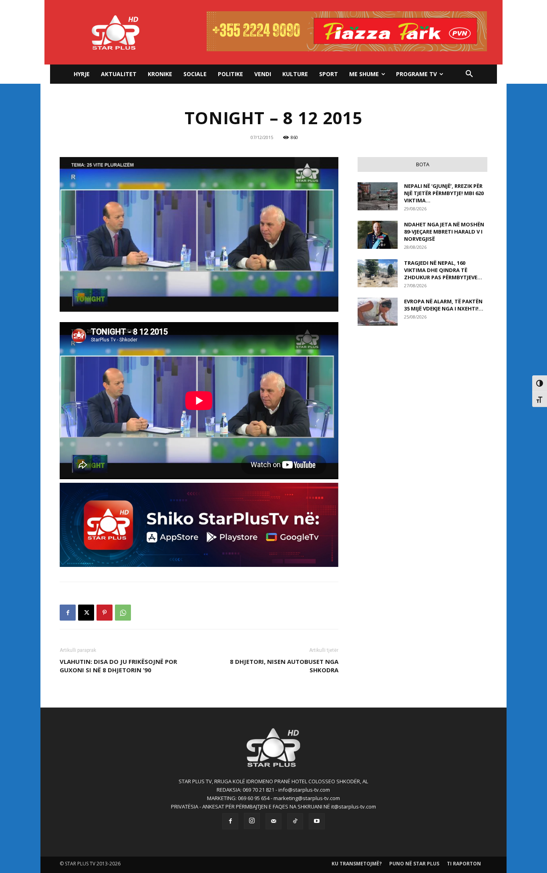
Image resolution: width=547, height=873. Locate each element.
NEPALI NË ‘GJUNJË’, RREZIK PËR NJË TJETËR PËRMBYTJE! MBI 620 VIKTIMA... (444, 193)
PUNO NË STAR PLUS (414, 863)
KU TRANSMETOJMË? (357, 863)
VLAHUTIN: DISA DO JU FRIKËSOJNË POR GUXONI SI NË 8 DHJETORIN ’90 (118, 665)
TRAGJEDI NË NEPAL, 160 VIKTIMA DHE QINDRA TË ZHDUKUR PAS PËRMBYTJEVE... (443, 270)
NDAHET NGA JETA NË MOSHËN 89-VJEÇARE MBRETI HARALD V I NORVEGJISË (444, 231)
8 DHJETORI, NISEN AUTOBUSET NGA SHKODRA (284, 665)
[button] (469, 74)
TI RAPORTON (464, 863)
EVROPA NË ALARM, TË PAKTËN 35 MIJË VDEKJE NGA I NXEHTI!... (443, 305)
